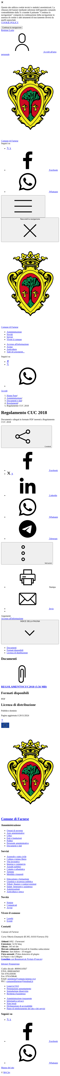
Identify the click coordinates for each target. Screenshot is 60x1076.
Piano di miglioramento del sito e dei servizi (26, 1008)
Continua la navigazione (11, 28)
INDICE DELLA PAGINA (30, 621)
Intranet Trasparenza (10, 964)
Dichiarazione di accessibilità (19, 1006)
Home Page (12, 395)
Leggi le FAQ (13, 986)
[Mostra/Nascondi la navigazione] (23, 206)
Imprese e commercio (16, 864)
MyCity (6, 1072)
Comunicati (12, 905)
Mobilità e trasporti (15, 874)
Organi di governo (15, 830)
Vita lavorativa (13, 861)
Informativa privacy (15, 1001)
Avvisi (9, 907)
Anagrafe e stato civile (16, 856)
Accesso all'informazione (18, 344)
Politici (10, 840)
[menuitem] (32, 470)
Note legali (11, 1003)
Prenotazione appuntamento (19, 988)
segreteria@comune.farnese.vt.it (21, 979)
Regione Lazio (7, 30)
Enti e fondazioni (14, 838)
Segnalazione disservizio (17, 991)
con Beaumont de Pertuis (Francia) (21, 959)
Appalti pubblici (14, 866)
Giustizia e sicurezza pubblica (20, 881)
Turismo (10, 872)
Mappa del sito (7, 1067)
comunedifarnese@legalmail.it (19, 981)
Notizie (10, 902)
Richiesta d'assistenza (16, 993)
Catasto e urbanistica (16, 869)
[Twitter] (8, 364)
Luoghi (10, 918)
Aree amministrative (15, 833)
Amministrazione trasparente (19, 998)
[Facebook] (8, 361)
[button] (14, 332)
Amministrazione (14, 398)
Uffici (9, 835)
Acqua (10, 347)
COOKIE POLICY (10, 22)
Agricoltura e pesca (15, 891)
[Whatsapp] (28, 386)
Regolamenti (12, 403)
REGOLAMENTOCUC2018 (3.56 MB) (24, 686)
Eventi (9, 921)
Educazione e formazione (18, 879)
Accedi (4, 391)
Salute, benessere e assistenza (20, 886)
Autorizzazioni (13, 889)
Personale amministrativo (18, 843)
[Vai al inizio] (2, 720)
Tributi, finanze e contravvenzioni (21, 884)
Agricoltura (12, 349)
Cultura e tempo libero (16, 859)
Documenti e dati (14, 400)
